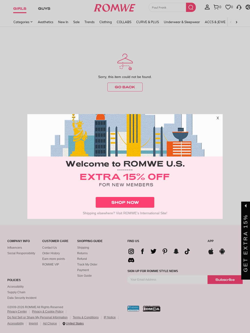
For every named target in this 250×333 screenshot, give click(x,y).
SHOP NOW (125, 202)
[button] (218, 119)
